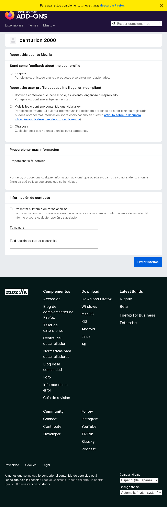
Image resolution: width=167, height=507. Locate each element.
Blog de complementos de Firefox (58, 312)
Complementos (56, 291)
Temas (33, 25)
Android (88, 329)
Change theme (130, 487)
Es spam (20, 73)
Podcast (88, 449)
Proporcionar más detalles (27, 161)
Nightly (126, 299)
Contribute (52, 426)
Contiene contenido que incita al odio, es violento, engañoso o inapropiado (66, 95)
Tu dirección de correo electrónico (34, 241)
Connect (50, 419)
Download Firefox (96, 299)
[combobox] (136, 23)
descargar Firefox (112, 5)
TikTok (87, 434)
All (83, 344)
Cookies (30, 465)
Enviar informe (148, 262)
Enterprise (128, 323)
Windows (89, 306)
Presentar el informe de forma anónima (41, 209)
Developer (51, 434)
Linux (85, 336)
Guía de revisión (56, 398)
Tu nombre (18, 227)
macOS (87, 314)
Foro (47, 377)
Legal (46, 465)
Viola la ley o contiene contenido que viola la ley (48, 106)
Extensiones (14, 25)
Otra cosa (21, 126)
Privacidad (12, 465)
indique (32, 475)
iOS (84, 321)
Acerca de (51, 299)
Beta (124, 306)
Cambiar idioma (130, 474)
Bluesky (88, 441)
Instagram (89, 419)
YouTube (88, 426)
